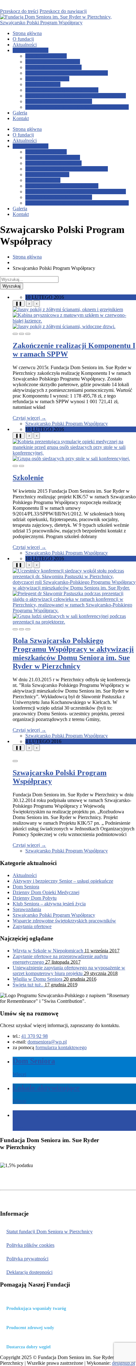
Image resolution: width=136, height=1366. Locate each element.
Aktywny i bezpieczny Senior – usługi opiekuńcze (75, 95)
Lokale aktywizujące (46, 56)
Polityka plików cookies (30, 1245)
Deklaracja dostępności (29, 1272)
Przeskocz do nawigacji (63, 11)
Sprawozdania (27, 909)
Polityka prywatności (27, 1258)
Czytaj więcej (29, 418)
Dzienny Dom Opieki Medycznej (58, 101)
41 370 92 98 (34, 1036)
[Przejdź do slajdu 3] (27, 334)
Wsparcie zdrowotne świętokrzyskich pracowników (77, 107)
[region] (74, 317)
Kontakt (21, 118)
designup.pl (123, 1363)
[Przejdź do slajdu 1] (15, 334)
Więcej (19, 1074)
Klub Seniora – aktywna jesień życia (61, 90)
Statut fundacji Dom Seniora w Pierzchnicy (49, 1231)
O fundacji (23, 39)
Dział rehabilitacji (42, 84)
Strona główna (27, 33)
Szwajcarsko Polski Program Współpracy (66, 73)
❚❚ (18, 303)
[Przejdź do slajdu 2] (21, 334)
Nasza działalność (30, 50)
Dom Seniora (26, 886)
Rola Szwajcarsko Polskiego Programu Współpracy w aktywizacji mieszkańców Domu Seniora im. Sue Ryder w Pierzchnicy (73, 653)
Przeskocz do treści (19, 11)
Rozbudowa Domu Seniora (52, 61)
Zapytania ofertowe (32, 926)
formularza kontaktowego (61, 1047)
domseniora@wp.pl (47, 1041)
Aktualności (25, 44)
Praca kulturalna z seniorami (53, 67)
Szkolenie (28, 478)
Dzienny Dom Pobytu (47, 78)
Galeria (20, 112)
